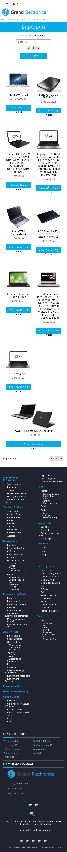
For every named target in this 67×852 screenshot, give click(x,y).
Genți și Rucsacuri (16, 496)
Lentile (10, 523)
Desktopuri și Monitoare (18, 493)
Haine (40, 487)
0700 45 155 (15, 788)
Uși (42, 586)
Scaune (44, 601)
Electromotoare (16, 645)
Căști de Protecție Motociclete (14, 671)
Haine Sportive (49, 503)
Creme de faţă (14, 610)
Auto (39, 616)
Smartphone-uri (14, 484)
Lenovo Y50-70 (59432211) (48, 96)
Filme (10, 722)
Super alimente (14, 639)
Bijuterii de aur (16, 577)
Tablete (10, 490)
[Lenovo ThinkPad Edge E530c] (18, 277)
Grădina (44, 589)
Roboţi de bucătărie (16, 548)
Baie (43, 592)
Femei (44, 491)
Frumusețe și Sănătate (16, 594)
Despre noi (39, 749)
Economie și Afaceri (16, 709)
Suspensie (47, 632)
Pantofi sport (47, 538)
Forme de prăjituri (49, 611)
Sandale (45, 527)
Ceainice (45, 608)
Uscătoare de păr (15, 560)
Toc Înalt (45, 530)
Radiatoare (14, 647)
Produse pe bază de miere (16, 625)
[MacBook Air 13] (18, 78)
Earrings (13, 587)
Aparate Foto (13, 514)
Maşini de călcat (15, 554)
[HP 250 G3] (18, 358)
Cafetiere (11, 551)
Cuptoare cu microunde (52, 482)
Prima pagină (11, 741)
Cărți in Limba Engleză (18, 712)
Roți (9, 664)
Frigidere (11, 545)
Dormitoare (46, 570)
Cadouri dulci (13, 642)
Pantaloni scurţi (49, 518)
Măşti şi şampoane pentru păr (15, 620)
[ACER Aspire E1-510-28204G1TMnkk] (48, 215)
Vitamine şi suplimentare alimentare (16, 615)
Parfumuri (12, 598)
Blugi (44, 513)
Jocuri (10, 715)
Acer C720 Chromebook (18, 233)
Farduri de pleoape (16, 604)
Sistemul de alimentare (13, 651)
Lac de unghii (13, 601)
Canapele (45, 598)
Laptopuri (11, 487)
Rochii (45, 498)
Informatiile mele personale (35, 830)
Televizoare (12, 511)
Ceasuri (44, 551)
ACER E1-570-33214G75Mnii (33, 431)
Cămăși (46, 515)
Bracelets (13, 584)
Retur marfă (10, 745)
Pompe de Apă (49, 639)
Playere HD (12, 530)
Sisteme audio (14, 533)
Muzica (10, 718)
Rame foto (12, 520)
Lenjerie (46, 501)
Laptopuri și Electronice (10, 478)
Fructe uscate (13, 636)
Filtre (44, 628)
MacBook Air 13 (18, 94)
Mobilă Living (47, 580)
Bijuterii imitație (16, 580)
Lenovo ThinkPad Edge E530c (18, 295)
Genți (43, 548)
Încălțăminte (44, 523)
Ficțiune (11, 701)
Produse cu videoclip (16, 691)
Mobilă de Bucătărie (50, 577)
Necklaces (14, 589)
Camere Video (14, 517)
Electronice (10, 541)
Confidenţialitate (42, 741)
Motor (45, 625)
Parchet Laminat (48, 595)
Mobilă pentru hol (49, 605)
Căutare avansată (42, 745)
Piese (43, 620)
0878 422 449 (16, 793)
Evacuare (13, 654)
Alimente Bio (11, 631)
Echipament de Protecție (13, 680)
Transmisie (47, 623)
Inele (11, 582)
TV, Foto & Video (13, 507)
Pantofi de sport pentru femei (50, 534)
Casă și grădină (46, 566)
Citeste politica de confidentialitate (34, 824)
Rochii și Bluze (49, 496)
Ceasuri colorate (17, 570)
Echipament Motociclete (18, 676)
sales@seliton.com (18, 783)
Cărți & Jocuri (11, 696)
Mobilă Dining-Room (51, 574)
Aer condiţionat (48, 479)
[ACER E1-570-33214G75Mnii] (33, 414)
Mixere (10, 557)
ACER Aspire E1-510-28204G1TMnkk (49, 234)
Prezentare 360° (12, 686)
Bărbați (44, 510)
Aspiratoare (46, 475)
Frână (11, 656)
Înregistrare (10, 757)
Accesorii (11, 536)
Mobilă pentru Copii (50, 583)
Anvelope (11, 667)
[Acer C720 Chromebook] (18, 215)
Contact (37, 753)
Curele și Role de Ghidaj (49, 635)
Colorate (13, 568)
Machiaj (11, 607)
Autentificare (11, 753)
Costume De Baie (50, 494)
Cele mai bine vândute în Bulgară (17, 705)
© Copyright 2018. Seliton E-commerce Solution (33, 847)
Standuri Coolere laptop (14, 501)
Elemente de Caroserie (14, 660)
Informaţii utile (12, 749)
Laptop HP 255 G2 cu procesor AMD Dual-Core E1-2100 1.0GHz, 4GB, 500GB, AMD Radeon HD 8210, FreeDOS (18, 163)
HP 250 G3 (18, 374)
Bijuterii (11, 574)
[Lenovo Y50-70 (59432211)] (48, 78)
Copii (43, 506)
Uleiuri (45, 630)
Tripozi (10, 527)
